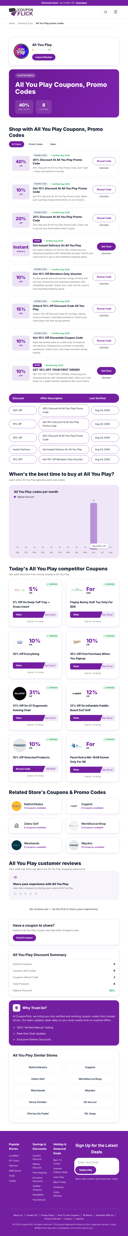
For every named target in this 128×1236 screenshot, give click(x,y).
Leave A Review (44, 57)
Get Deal (106, 246)
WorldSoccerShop (90, 1078)
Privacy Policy (47, 1215)
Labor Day (58, 1177)
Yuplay (12, 1180)
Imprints (80, 1219)
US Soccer (90, 1102)
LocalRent (14, 1155)
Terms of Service (52, 1219)
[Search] (105, 12)
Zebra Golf (38, 1078)
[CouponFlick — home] (21, 12)
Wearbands (38, 1090)
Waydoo (90, 1090)
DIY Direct (14, 1160)
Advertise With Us (104, 1215)
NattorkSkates (38, 1067)
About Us (17, 1215)
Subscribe (85, 1170)
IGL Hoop (90, 1113)
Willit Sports (15, 1170)
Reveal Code (104, 161)
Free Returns (39, 1199)
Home (12, 23)
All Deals (16, 144)
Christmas (58, 1187)
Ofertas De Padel (38, 1113)
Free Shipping (40, 1172)
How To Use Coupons (68, 1215)
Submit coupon (24, 937)
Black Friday (59, 1182)
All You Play (42, 45)
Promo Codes (36, 144)
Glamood (13, 1165)
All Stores (87, 1215)
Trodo (12, 1175)
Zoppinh (90, 1067)
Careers (68, 1219)
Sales (53, 144)
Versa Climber (38, 1102)
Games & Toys (25, 23)
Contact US (31, 1215)
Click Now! (81, 3)
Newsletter (38, 1194)
